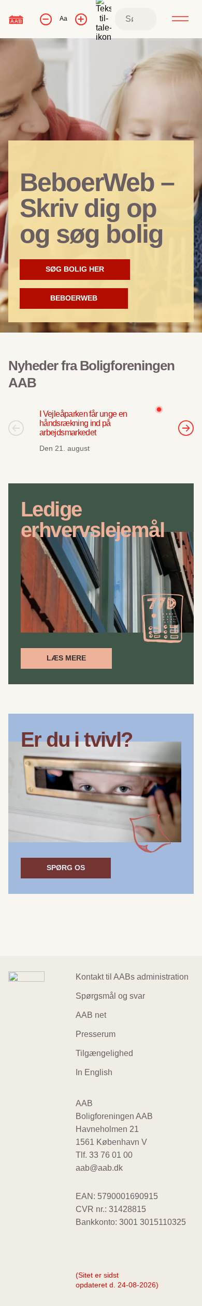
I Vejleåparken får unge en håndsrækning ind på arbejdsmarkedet (83, 423)
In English (94, 1072)
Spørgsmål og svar (110, 996)
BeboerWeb (74, 301)
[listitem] (101, 428)
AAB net (91, 1015)
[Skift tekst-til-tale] (103, 19)
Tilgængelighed (104, 1053)
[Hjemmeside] (16, 18)
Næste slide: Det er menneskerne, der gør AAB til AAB (186, 428)
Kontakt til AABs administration (132, 976)
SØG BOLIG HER (75, 272)
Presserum (96, 1034)
